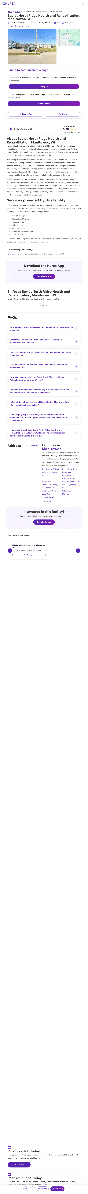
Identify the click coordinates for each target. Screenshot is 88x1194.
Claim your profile (16, 254)
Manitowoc (52, 448)
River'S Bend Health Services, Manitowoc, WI (71, 484)
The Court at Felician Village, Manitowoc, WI (50, 472)
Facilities (17, 11)
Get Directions (32, 445)
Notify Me (44, 86)
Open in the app (44, 522)
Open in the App (44, 276)
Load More (46, 501)
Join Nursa (19, 1164)
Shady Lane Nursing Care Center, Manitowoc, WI (50, 494)
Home (10, 11)
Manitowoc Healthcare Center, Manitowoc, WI (50, 484)
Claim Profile (44, 103)
